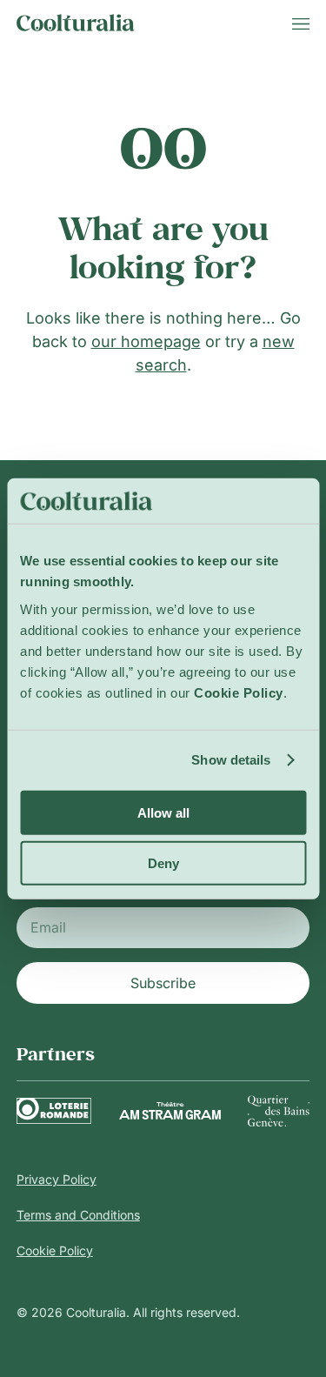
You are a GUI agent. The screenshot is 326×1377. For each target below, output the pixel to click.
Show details (230, 759)
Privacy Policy (56, 1179)
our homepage (146, 341)
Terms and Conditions (78, 1214)
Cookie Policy (55, 1250)
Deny (163, 863)
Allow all (163, 812)
